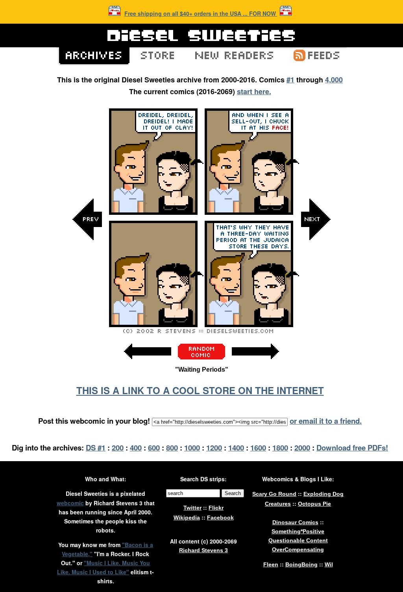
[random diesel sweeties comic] (201, 357)
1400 (236, 447)
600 (154, 447)
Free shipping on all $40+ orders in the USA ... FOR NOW (200, 13)
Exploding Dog (323, 494)
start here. (254, 91)
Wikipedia (187, 517)
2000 (302, 447)
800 (172, 447)
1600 (258, 447)
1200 (214, 447)
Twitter (192, 508)
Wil (329, 564)
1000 (192, 447)
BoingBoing (301, 564)
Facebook (220, 517)
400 (136, 447)
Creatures (278, 504)
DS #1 (95, 447)
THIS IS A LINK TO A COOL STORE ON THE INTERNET (200, 390)
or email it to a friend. (326, 420)
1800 (280, 447)
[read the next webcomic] (255, 363)
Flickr (216, 508)
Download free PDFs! (352, 447)
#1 (290, 79)
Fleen (270, 564)
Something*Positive (298, 531)
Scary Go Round (274, 494)
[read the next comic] (315, 298)
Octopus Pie (314, 504)
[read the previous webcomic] (147, 363)
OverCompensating (298, 549)
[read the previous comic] (87, 298)
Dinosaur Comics (295, 522)
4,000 (334, 79)
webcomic (70, 503)
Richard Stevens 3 (203, 550)
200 (118, 447)
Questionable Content (298, 540)
